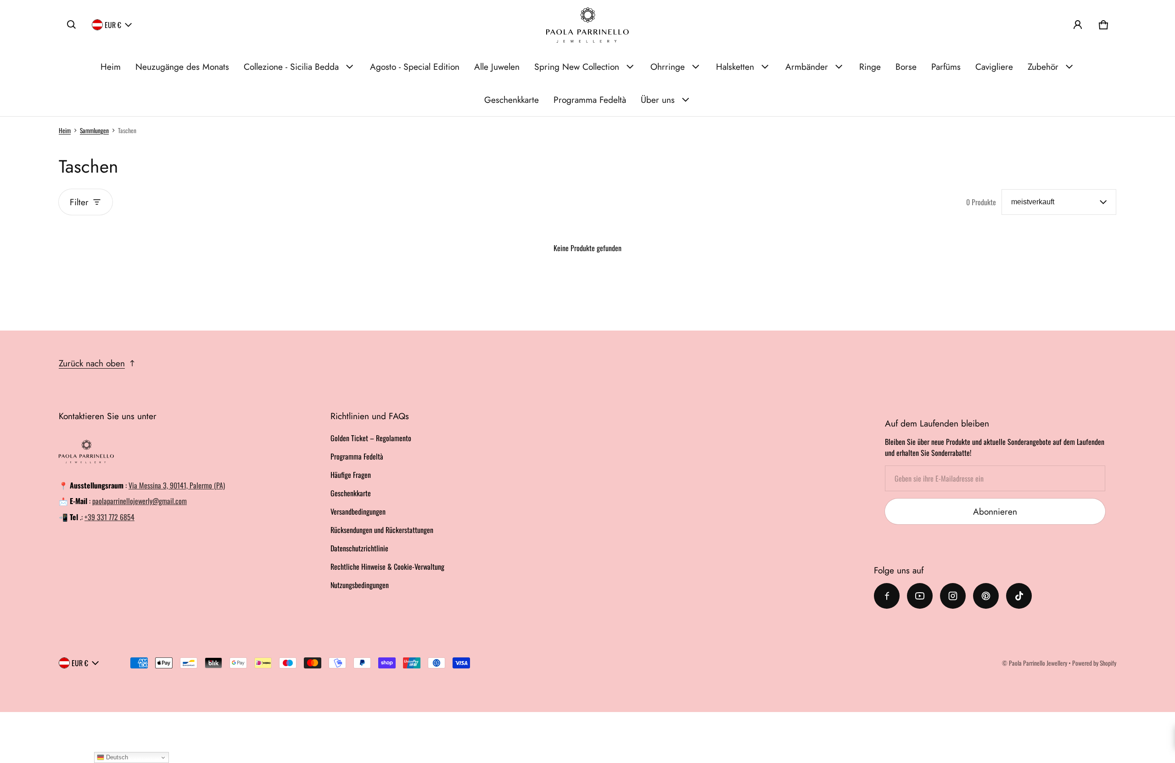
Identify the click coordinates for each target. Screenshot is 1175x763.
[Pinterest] (986, 596)
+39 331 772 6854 (109, 516)
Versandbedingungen (358, 511)
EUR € (113, 24)
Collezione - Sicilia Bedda (291, 66)
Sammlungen (94, 130)
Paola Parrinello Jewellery (1038, 663)
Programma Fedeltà (590, 99)
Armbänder (806, 66)
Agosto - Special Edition (414, 66)
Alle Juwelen (497, 66)
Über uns (658, 99)
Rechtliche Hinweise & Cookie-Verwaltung (387, 566)
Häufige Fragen (350, 474)
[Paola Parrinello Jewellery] (587, 25)
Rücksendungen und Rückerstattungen (381, 529)
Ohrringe (667, 66)
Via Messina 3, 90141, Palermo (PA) (177, 485)
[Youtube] (920, 596)
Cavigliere (994, 66)
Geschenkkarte (511, 99)
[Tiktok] (1019, 596)
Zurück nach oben (92, 363)
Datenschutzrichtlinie (359, 548)
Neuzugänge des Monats (182, 66)
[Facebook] (887, 596)
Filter (79, 202)
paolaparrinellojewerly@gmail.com (139, 500)
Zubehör (1043, 66)
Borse (906, 66)
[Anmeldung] (1078, 25)
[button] (71, 25)
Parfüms (946, 66)
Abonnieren (995, 511)
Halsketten (735, 66)
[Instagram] (953, 596)
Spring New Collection (576, 66)
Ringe (870, 66)
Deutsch (116, 757)
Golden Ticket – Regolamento (370, 437)
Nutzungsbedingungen (359, 584)
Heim (111, 66)
